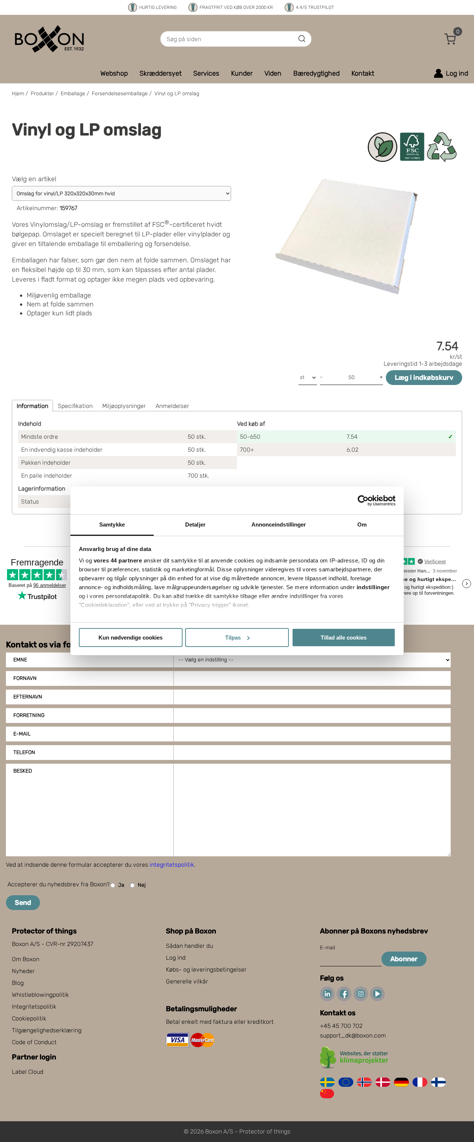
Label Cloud (27, 1071)
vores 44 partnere (118, 560)
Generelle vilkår (187, 981)
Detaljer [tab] (195, 524)
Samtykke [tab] (112, 524)
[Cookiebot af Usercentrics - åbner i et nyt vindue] (363, 500)
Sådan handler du (189, 945)
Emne (20, 660)
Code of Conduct (34, 1042)
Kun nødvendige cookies (131, 637)
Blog (18, 982)
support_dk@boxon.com (353, 1035)
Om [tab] (362, 524)
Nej (142, 885)
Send (23, 903)
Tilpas (233, 637)
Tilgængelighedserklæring (46, 1030)
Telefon (24, 752)
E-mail (22, 734)
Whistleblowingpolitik (40, 994)
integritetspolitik (172, 864)
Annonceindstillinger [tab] (278, 524)
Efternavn (27, 697)
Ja (121, 885)
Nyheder (23, 971)
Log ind (176, 957)
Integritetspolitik (34, 1006)
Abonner (404, 959)
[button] (450, 39)
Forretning (28, 715)
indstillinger (373, 587)
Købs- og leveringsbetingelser (206, 969)
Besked (22, 771)
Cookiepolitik (29, 1018)
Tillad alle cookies (344, 637)
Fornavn (25, 678)
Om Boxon (25, 959)
